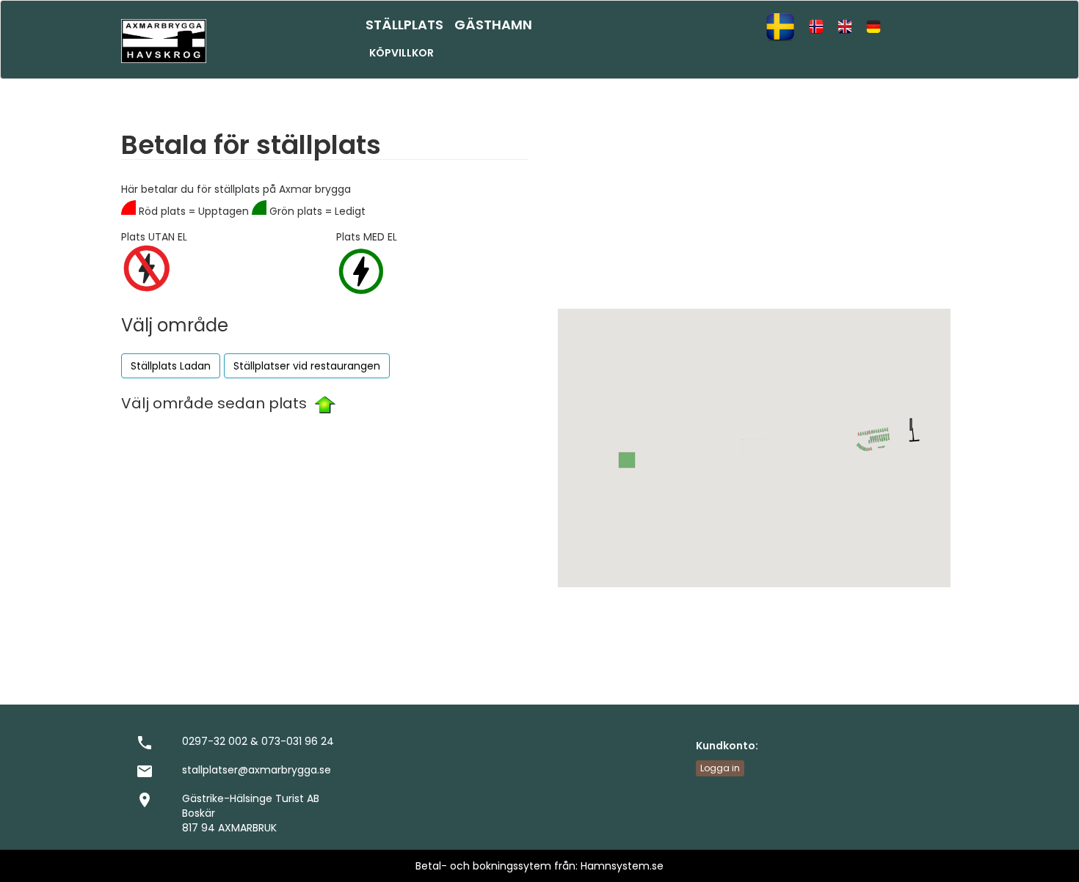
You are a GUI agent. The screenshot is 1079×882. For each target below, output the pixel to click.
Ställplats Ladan (171, 366)
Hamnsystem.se (622, 866)
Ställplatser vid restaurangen (306, 366)
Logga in (720, 768)
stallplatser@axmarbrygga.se (256, 769)
